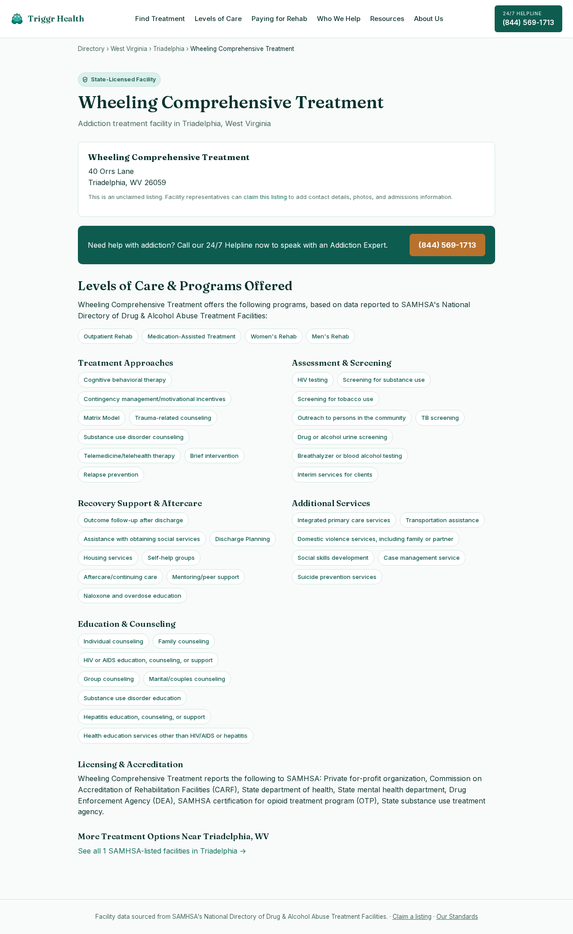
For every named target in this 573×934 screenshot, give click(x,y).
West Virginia (129, 48)
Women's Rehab (274, 336)
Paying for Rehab (279, 19)
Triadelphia (168, 48)
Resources (387, 19)
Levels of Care (218, 19)
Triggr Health (56, 18)
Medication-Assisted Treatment (191, 336)
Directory (91, 48)
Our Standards (457, 916)
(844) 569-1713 (528, 18)
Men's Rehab (330, 336)
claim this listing (265, 197)
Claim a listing (412, 916)
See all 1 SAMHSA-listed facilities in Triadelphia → (162, 850)
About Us (428, 19)
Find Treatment (160, 19)
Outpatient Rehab (108, 336)
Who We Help (338, 19)
